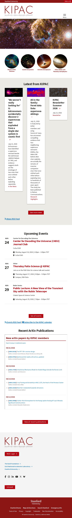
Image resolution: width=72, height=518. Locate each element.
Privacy (21, 511)
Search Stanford (43, 508)
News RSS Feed (13, 219)
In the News (12, 186)
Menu (64, 17)
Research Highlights (34, 198)
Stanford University (11, 1)
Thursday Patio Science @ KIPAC (31, 266)
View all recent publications (35, 422)
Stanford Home (15, 508)
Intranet (10, 487)
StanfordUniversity (36, 502)
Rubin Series (17, 285)
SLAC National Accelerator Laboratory (18, 466)
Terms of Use (13, 511)
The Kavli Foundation (12, 464)
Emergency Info (56, 508)
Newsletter (57, 115)
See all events (36, 316)
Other (15, 263)
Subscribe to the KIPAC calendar (38, 322)
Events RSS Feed (13, 322)
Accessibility (59, 511)
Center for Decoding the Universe (25, 238)
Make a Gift (68, 1)
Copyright (28, 511)
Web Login (11, 454)
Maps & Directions (29, 508)
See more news (36, 212)
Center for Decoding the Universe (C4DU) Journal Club (36, 242)
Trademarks (36, 511)
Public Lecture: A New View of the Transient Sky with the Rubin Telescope (38, 289)
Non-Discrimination (48, 511)
